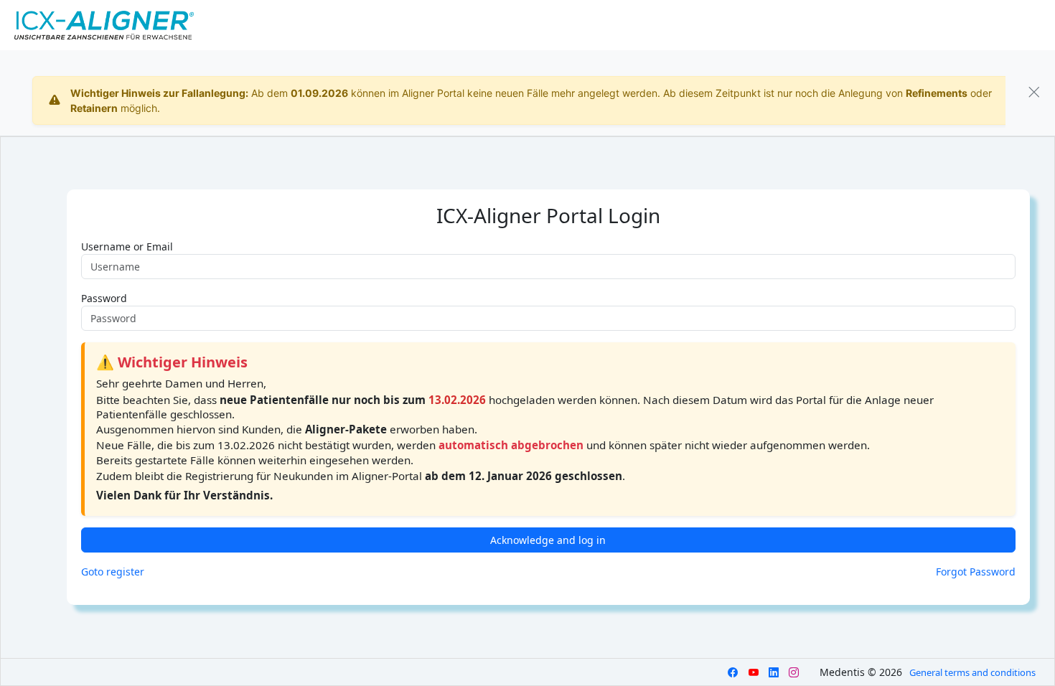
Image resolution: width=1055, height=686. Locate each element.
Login (987, 25)
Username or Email (127, 246)
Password (104, 298)
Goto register (112, 571)
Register (1028, 25)
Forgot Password (976, 571)
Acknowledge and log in (548, 540)
